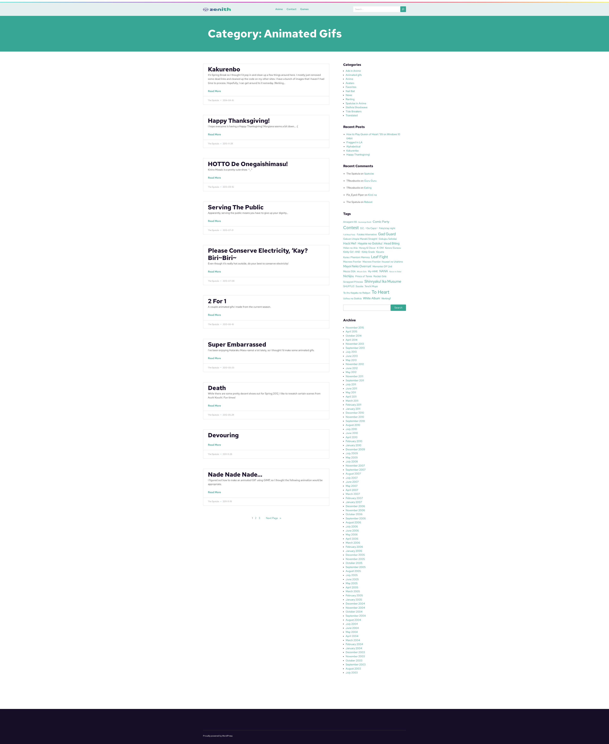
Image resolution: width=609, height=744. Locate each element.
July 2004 (352, 624)
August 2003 (353, 668)
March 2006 (353, 542)
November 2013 (355, 343)
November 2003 (355, 656)
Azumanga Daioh (364, 222)
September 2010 (355, 421)
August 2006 (353, 522)
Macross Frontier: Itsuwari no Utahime (383, 261)
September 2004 (356, 615)
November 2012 (355, 364)
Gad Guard (387, 234)
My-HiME (373, 271)
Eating (367, 187)
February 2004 (354, 644)
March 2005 (353, 591)
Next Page (273, 518)
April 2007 (352, 490)
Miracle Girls (362, 271)
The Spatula (353, 173)
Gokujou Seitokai (388, 238)
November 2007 (355, 465)
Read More (215, 92)
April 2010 (351, 437)
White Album (371, 298)
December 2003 (355, 652)
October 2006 (354, 514)
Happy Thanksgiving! (239, 120)
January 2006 (354, 551)
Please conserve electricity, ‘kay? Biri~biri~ (258, 254)
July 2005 (352, 575)
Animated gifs (354, 75)
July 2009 (352, 453)
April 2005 (352, 587)
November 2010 (355, 417)
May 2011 (351, 392)
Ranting (350, 99)
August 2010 (353, 425)
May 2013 (351, 360)
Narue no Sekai (395, 271)
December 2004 (355, 603)
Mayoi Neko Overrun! (357, 266)
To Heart (380, 292)
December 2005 (355, 555)
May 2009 (352, 457)
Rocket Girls (379, 276)
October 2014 (353, 335)
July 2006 (352, 526)
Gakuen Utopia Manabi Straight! (360, 238)
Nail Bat (350, 91)
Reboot (368, 202)
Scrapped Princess (353, 281)
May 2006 (352, 534)
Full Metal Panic (349, 234)
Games (304, 9)
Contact (291, 9)
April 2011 (351, 396)
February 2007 (354, 498)
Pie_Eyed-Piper (355, 195)
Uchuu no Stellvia (352, 298)
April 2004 (352, 636)
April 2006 (352, 538)
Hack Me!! (349, 243)
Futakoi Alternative (367, 234)
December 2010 (355, 412)
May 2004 (352, 632)
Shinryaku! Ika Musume (382, 281)
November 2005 (355, 559)
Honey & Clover (367, 247)
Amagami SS (350, 221)
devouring (223, 435)
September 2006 (356, 518)
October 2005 (354, 563)
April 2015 (351, 331)
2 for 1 (217, 301)
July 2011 (351, 384)
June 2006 (352, 530)
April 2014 (351, 339)
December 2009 (355, 449)
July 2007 (352, 477)
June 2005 (352, 579)
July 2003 (352, 672)
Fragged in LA (354, 142)
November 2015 (355, 327)
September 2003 (356, 664)
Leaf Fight (379, 256)
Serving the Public (235, 207)
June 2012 (352, 368)
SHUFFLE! (348, 286)
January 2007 (354, 502)
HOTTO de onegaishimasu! (248, 164)
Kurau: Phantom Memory (356, 257)
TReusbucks (353, 180)
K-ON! (380, 247)
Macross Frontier (352, 261)
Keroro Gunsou (393, 247)
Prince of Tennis (363, 276)
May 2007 (351, 486)
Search (398, 307)
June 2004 (352, 628)
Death (217, 388)
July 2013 (351, 352)
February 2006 (354, 546)
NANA (383, 271)
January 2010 (353, 445)
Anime (279, 9)
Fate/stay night (387, 228)
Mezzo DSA (349, 271)
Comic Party (381, 222)
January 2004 (354, 648)
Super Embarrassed (237, 344)
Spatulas (369, 173)
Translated (352, 115)
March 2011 (352, 400)
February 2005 (354, 595)
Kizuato (380, 251)
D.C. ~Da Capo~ (369, 228)
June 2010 (352, 433)
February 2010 (354, 441)
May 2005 (351, 583)
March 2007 (353, 494)
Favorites (351, 87)
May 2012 (351, 372)
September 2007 (356, 469)
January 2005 (354, 599)
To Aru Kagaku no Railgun (356, 292)
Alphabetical (353, 146)
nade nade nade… (235, 474)
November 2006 (355, 510)
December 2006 (355, 506)
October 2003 (354, 660)
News (349, 95)
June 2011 (351, 388)
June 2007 (352, 481)
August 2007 (353, 473)
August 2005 (353, 571)
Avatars (350, 83)
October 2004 (354, 611)
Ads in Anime (353, 70)
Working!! (386, 298)
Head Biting (391, 243)
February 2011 (353, 404)
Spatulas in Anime (356, 103)
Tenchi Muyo (371, 286)
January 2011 (353, 408)
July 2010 (351, 429)
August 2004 (353, 620)
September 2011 (355, 380)
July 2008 (352, 461)
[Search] (403, 9)
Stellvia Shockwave (356, 107)
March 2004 (353, 640)
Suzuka (359, 286)
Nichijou (348, 276)
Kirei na (372, 195)
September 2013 (355, 348)
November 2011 (354, 376)
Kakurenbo (224, 69)
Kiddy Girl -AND (351, 251)
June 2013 (352, 356)
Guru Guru (370, 180)
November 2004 (355, 607)
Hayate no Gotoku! (370, 243)
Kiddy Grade (368, 251)
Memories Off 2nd (382, 266)
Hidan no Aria (350, 247)
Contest (351, 227)
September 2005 (356, 567)
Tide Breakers (353, 111)
